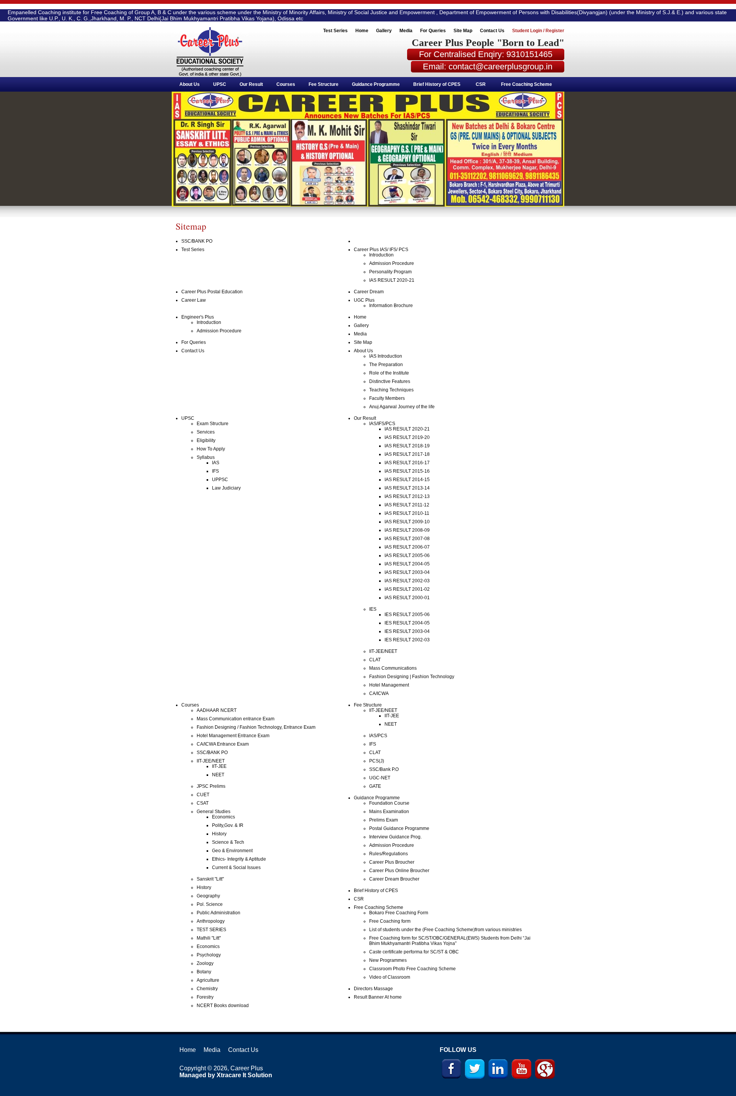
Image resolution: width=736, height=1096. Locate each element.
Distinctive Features (389, 381)
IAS (215, 462)
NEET (218, 774)
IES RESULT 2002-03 (407, 639)
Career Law (193, 300)
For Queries (433, 30)
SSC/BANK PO (196, 241)
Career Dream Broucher (394, 879)
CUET (203, 794)
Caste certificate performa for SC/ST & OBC (414, 952)
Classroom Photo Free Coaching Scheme (412, 968)
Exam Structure (212, 423)
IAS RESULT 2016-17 (407, 462)
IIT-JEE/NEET (383, 651)
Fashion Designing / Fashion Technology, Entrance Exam (256, 727)
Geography (208, 896)
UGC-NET (379, 778)
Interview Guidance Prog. (395, 837)
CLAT (375, 659)
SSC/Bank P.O (384, 769)
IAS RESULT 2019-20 (407, 437)
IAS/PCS (378, 735)
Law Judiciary (226, 488)
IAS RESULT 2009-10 (407, 521)
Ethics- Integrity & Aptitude (239, 859)
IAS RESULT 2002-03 (407, 580)
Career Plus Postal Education (212, 291)
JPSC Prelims (211, 786)
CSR (481, 84)
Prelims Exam (383, 820)
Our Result (251, 84)
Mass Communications (393, 668)
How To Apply (211, 449)
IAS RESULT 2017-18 (407, 454)
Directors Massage (373, 988)
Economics (223, 817)
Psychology (209, 955)
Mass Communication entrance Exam (235, 718)
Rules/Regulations (388, 853)
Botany (204, 971)
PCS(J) (376, 761)
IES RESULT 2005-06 (407, 614)
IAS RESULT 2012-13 (407, 496)
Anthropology (211, 921)
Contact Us (492, 30)
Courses (285, 84)
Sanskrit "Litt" (210, 879)
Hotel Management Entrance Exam (233, 735)
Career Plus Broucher (391, 862)
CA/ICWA (379, 693)
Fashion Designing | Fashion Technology (411, 676)
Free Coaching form (390, 921)
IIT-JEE (219, 766)
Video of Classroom (389, 977)
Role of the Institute (389, 373)
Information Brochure (391, 305)
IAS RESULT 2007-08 (407, 538)
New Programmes (388, 960)
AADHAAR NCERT (217, 710)
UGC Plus (364, 300)
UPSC (219, 84)
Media (405, 30)
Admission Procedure (391, 263)
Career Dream (369, 291)
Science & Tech (228, 842)
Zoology (205, 963)
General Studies (213, 811)
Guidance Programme (376, 84)
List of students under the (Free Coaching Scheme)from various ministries (445, 929)
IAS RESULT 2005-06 (407, 555)
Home (361, 30)
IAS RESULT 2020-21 (391, 280)
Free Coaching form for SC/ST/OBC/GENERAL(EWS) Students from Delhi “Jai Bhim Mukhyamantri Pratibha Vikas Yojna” (450, 940)
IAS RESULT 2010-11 (406, 513)
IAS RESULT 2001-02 (407, 589)
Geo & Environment (232, 850)
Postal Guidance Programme (399, 828)
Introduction (381, 255)
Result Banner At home (378, 997)
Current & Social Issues (236, 867)
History (219, 833)
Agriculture (208, 980)
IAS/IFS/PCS (382, 423)
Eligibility (206, 440)
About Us (189, 84)
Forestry (205, 997)
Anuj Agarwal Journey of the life (402, 406)
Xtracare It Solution (244, 1075)
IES (372, 609)
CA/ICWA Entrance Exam (223, 744)
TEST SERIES (211, 929)
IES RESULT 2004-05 (407, 623)
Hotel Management (389, 685)
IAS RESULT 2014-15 (407, 479)
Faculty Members (387, 398)
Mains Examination (389, 811)
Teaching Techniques (391, 390)
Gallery (384, 30)
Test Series (335, 30)
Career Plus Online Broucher (399, 870)
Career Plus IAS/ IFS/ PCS (381, 249)
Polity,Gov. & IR (227, 825)
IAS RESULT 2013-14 (407, 488)
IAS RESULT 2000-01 (407, 597)
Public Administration (218, 912)
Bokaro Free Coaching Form (398, 912)
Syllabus (206, 457)
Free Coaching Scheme (526, 84)
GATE (375, 786)
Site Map (462, 30)
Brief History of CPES (436, 84)
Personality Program (390, 271)
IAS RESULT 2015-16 (407, 471)
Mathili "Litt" (209, 938)
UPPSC (220, 479)
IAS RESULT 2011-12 (406, 505)
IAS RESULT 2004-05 (407, 564)
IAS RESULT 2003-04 (407, 572)
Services (206, 432)
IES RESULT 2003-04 (407, 631)
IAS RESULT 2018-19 (407, 446)
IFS (215, 471)
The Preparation (386, 364)
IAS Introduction (385, 356)
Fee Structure (323, 84)
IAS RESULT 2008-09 (407, 530)
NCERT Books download (223, 1005)
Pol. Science (210, 904)
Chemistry (207, 988)
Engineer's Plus (197, 317)
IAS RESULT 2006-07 (407, 547)
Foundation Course (389, 803)
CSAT (203, 803)
